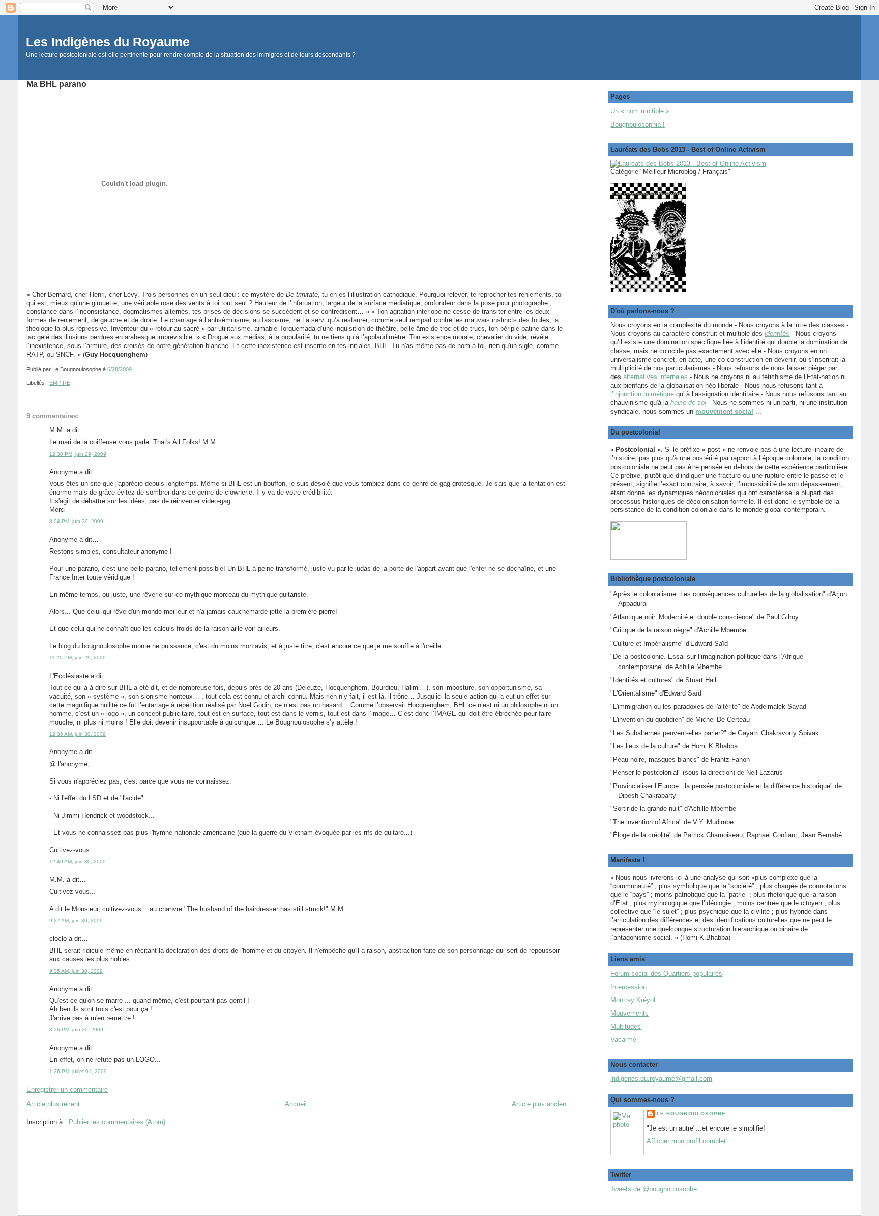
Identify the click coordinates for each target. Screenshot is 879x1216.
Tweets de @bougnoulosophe (653, 1189)
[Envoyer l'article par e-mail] (134, 369)
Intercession (628, 987)
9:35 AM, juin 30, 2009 (76, 971)
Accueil (296, 1104)
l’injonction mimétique (642, 394)
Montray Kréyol (632, 1000)
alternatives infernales (655, 377)
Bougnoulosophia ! (637, 124)
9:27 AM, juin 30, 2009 (76, 920)
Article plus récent (53, 1104)
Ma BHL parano (56, 84)
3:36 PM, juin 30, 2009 (76, 1029)
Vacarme (623, 1040)
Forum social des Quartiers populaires (666, 973)
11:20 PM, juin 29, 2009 (77, 657)
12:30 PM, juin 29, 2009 (77, 454)
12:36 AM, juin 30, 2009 (77, 734)
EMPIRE (59, 383)
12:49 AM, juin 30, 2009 (77, 861)
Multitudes (625, 1026)
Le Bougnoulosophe (691, 1113)
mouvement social (724, 411)
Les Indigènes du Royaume (108, 42)
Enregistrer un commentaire (67, 1089)
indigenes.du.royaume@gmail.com (661, 1078)
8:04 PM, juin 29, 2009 (76, 521)
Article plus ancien (539, 1104)
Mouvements (629, 1013)
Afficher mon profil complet (686, 1141)
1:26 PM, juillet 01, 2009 (78, 1071)
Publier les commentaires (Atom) (117, 1122)
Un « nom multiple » (639, 111)
